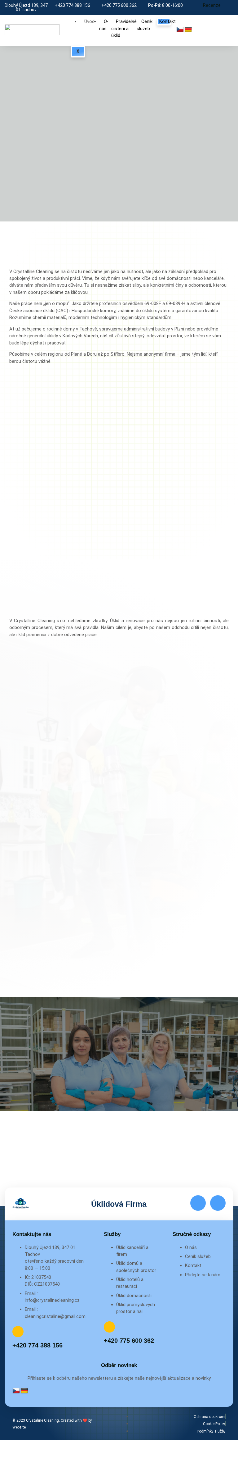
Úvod (89, 21)
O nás (103, 25)
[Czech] (180, 29)
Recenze (212, 5)
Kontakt (167, 21)
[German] (188, 29)
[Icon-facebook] (198, 1203)
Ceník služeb (144, 25)
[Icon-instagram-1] (218, 1203)
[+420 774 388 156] (18, 1331)
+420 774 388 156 (37, 1345)
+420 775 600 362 (129, 1340)
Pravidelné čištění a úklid (124, 28)
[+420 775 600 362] (109, 1327)
